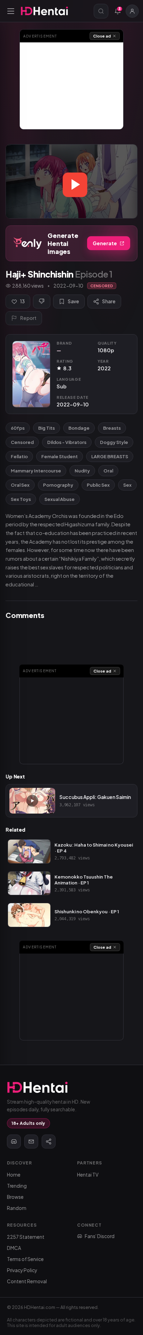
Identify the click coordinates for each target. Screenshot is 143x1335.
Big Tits (46, 428)
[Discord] (14, 1141)
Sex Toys (21, 499)
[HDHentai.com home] (44, 11)
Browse (15, 1197)
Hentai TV (88, 1175)
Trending (17, 1186)
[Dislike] (41, 301)
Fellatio (19, 456)
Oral (108, 470)
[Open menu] (10, 11)
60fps (18, 428)
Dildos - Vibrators (66, 442)
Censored (22, 442)
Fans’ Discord (100, 1236)
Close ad (102, 36)
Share (109, 301)
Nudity (82, 470)
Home (13, 1175)
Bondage (79, 428)
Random (16, 1208)
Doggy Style (114, 442)
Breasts (112, 428)
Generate (105, 243)
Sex (127, 485)
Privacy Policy (22, 1270)
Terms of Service (25, 1259)
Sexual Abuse (59, 499)
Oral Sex (20, 485)
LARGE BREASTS (109, 456)
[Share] (49, 1141)
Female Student (59, 456)
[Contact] (31, 1141)
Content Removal (27, 1281)
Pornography (58, 485)
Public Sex (98, 485)
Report (28, 318)
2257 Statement (25, 1237)
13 (22, 301)
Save (73, 301)
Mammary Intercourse (36, 470)
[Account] (132, 11)
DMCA (14, 1248)
